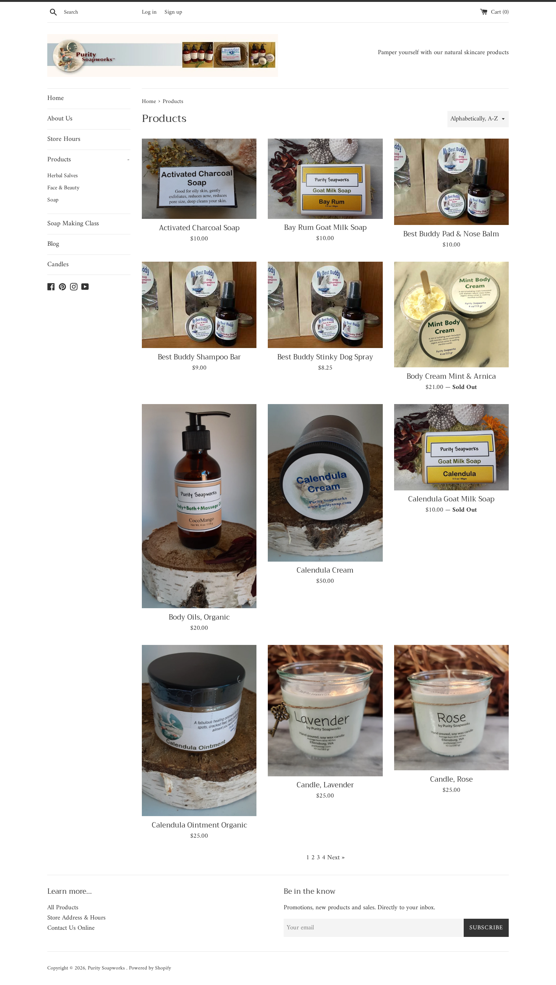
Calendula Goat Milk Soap (451, 499)
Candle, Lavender (325, 785)
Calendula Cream (325, 570)
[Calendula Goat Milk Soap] (451, 447)
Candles (57, 264)
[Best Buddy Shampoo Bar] (199, 305)
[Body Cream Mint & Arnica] (451, 314)
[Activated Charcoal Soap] (199, 179)
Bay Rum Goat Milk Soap (325, 228)
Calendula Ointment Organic (199, 825)
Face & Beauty (63, 188)
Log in (149, 12)
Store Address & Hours (76, 918)
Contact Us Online (71, 928)
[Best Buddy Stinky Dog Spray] (325, 305)
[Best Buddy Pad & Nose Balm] (451, 182)
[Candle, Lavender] (325, 710)
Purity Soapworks (107, 968)
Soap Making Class (73, 223)
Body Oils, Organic (199, 617)
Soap (53, 200)
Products (88, 159)
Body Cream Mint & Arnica (451, 376)
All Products (62, 907)
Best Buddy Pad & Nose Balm (451, 234)
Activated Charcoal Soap (199, 228)
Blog (53, 244)
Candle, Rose (451, 779)
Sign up (173, 12)
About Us (59, 119)
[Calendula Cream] (325, 482)
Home (55, 98)
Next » (336, 857)
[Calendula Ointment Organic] (199, 730)
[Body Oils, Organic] (199, 506)
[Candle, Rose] (451, 707)
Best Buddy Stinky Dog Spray (325, 357)
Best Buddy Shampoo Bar (199, 357)
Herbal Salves (62, 176)
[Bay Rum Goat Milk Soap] (325, 179)
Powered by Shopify (150, 968)
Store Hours (63, 139)
